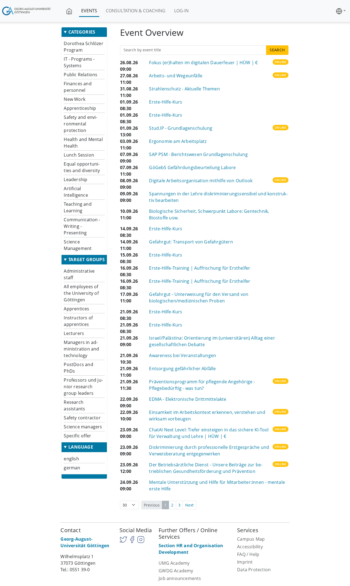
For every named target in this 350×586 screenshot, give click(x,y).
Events (89, 11)
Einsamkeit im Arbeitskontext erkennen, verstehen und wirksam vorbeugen (207, 415)
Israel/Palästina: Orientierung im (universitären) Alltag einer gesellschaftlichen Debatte (212, 341)
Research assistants (74, 405)
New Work (74, 99)
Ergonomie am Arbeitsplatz (177, 141)
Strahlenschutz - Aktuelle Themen (184, 89)
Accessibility (250, 547)
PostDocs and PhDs (78, 367)
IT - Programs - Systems (79, 62)
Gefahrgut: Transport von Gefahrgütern (191, 242)
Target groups (86, 259)
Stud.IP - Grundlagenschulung (180, 128)
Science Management (78, 245)
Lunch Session (79, 155)
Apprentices (76, 309)
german (72, 468)
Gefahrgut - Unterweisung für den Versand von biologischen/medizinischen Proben (198, 297)
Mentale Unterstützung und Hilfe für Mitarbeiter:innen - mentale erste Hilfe (217, 485)
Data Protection (254, 570)
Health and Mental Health (83, 142)
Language (80, 447)
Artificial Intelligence (76, 191)
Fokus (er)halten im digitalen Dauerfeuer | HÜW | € (203, 63)
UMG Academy (174, 563)
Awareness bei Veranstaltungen (182, 355)
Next (189, 505)
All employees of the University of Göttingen (81, 293)
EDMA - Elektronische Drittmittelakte (187, 399)
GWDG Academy (176, 571)
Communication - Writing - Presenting (82, 226)
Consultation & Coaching (135, 11)
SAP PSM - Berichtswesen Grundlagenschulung (198, 154)
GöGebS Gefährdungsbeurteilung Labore (192, 167)
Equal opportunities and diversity (82, 167)
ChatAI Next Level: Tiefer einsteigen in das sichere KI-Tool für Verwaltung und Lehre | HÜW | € (209, 433)
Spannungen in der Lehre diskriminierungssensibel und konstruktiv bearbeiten (218, 197)
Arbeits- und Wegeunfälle (175, 76)
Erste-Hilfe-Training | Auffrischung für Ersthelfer (199, 268)
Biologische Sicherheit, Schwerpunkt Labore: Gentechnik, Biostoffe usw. (209, 214)
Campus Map (251, 539)
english (71, 459)
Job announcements (180, 578)
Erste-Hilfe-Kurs (165, 102)
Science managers (83, 427)
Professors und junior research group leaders (83, 386)
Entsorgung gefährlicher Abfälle (182, 369)
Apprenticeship (80, 108)
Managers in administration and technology (81, 348)
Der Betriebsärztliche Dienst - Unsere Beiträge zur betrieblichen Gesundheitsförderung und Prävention (205, 468)
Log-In (181, 11)
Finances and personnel (77, 87)
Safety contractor (82, 418)
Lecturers (74, 333)
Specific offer (77, 436)
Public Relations (80, 75)
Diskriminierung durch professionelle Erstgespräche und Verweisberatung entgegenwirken (209, 450)
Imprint (245, 562)
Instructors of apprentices (78, 321)
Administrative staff (79, 274)
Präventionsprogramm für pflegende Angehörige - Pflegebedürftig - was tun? (202, 385)
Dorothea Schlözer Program (83, 46)
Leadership (75, 179)
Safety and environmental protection (80, 123)
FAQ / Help (248, 554)
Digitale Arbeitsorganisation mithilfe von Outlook (200, 181)
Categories (81, 32)
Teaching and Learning (77, 207)
